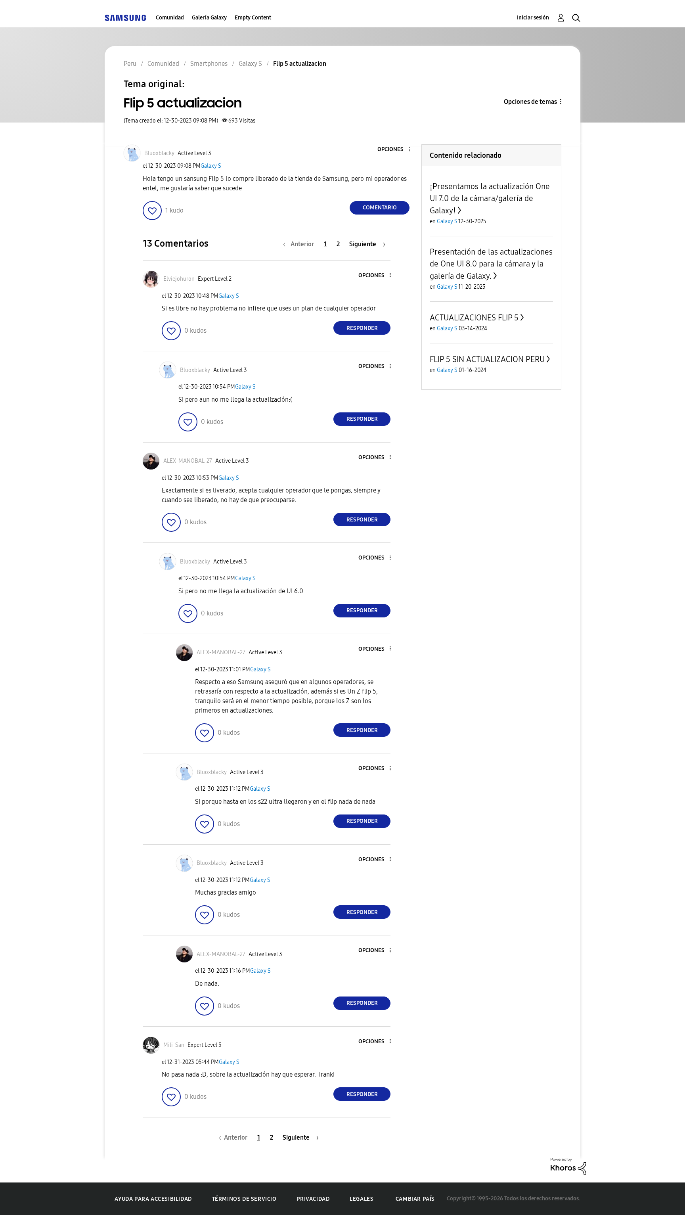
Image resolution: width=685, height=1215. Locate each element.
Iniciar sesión (533, 17)
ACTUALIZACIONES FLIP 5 (474, 317)
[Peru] (125, 17)
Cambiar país (415, 1199)
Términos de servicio (244, 1199)
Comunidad (170, 17)
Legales (361, 1199)
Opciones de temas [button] (530, 101)
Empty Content (253, 17)
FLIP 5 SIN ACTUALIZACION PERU (487, 359)
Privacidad (313, 1199)
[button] (396, 149)
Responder (362, 328)
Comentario (380, 207)
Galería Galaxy (209, 17)
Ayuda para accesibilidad (153, 1199)
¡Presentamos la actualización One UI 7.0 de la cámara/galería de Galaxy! (490, 198)
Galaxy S (211, 166)
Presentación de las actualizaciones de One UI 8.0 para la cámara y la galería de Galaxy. (491, 264)
